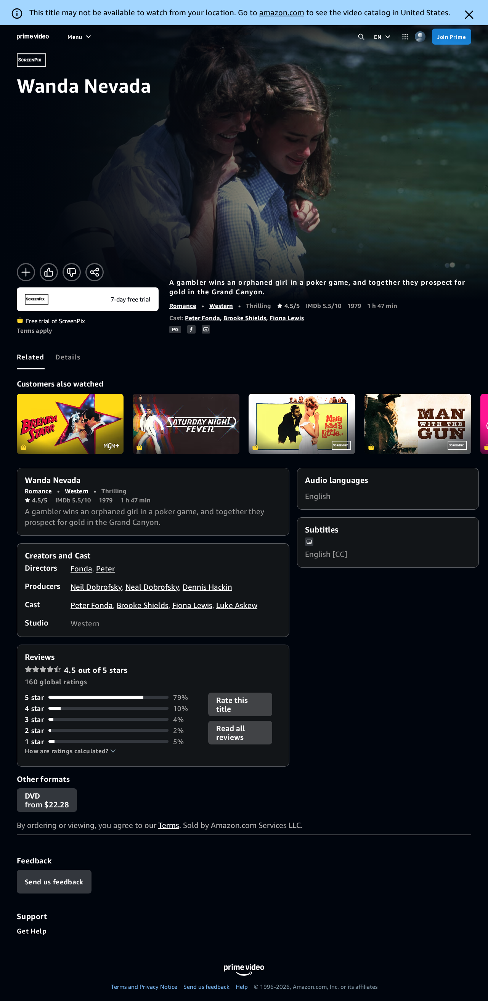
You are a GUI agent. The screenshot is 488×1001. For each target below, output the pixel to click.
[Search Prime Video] (361, 37)
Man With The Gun (417, 424)
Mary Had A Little (302, 424)
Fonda (81, 568)
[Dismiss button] (469, 14)
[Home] (33, 37)
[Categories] (405, 37)
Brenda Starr (70, 424)
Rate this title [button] (232, 704)
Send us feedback (206, 986)
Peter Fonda (202, 318)
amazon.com (281, 12)
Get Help (32, 931)
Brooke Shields (244, 318)
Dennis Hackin (207, 586)
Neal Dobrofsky (152, 586)
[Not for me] (72, 272)
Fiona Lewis (287, 318)
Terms (168, 825)
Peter (105, 568)
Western (221, 306)
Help (242, 986)
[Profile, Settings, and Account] (420, 37)
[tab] (31, 356)
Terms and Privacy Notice (144, 986)
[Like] (49, 272)
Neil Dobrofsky (96, 586)
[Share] (94, 272)
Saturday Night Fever (186, 424)
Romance (182, 306)
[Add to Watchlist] (26, 272)
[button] (70, 751)
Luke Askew (236, 605)
